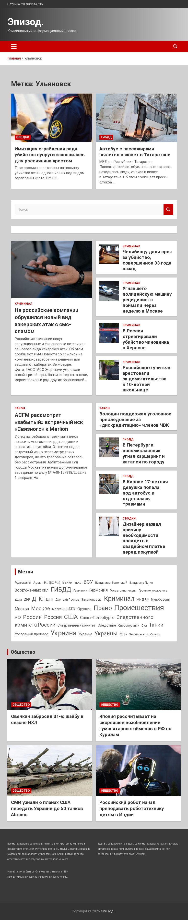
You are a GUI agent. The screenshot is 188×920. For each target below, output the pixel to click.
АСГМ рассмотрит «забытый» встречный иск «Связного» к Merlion (49, 422)
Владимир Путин (141, 582)
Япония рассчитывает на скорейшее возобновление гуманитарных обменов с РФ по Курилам (135, 725)
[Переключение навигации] (13, 46)
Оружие (84, 608)
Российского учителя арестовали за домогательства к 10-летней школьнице (147, 379)
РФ (18, 617)
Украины (106, 633)
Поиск (168, 209)
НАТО (70, 609)
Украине (85, 634)
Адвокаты (23, 582)
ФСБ (123, 634)
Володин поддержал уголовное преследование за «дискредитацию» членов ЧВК (135, 419)
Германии (80, 590)
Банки (67, 582)
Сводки (22, 137)
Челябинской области (145, 634)
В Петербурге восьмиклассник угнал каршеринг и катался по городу (144, 453)
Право (103, 608)
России (32, 617)
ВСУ (88, 582)
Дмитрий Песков (67, 599)
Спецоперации (128, 625)
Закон (20, 408)
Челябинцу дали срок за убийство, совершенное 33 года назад (147, 260)
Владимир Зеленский (111, 582)
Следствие (107, 625)
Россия (53, 617)
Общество (23, 652)
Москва (22, 608)
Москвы (58, 609)
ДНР (27, 599)
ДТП (49, 599)
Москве (40, 608)
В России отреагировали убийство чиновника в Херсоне (146, 339)
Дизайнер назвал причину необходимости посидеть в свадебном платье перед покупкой (144, 538)
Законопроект (91, 599)
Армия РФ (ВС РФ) (46, 582)
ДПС (38, 598)
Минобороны (160, 599)
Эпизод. (25, 22)
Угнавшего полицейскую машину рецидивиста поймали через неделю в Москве (147, 300)
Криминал (23, 303)
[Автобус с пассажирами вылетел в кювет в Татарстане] (136, 117)
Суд (144, 625)
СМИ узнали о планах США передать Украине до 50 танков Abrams (47, 808)
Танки (156, 625)
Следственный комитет (76, 625)
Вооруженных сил (31, 590)
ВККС (77, 582)
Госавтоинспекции (123, 590)
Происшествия (139, 608)
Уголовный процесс (31, 634)
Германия (98, 590)
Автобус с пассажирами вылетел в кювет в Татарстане (134, 152)
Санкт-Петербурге (97, 617)
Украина (63, 633)
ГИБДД (106, 137)
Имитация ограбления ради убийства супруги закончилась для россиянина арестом (50, 155)
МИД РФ (143, 599)
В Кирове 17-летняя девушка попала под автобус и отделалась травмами (145, 493)
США (71, 616)
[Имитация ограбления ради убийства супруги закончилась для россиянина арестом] (52, 117)
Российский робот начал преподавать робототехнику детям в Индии (131, 808)
